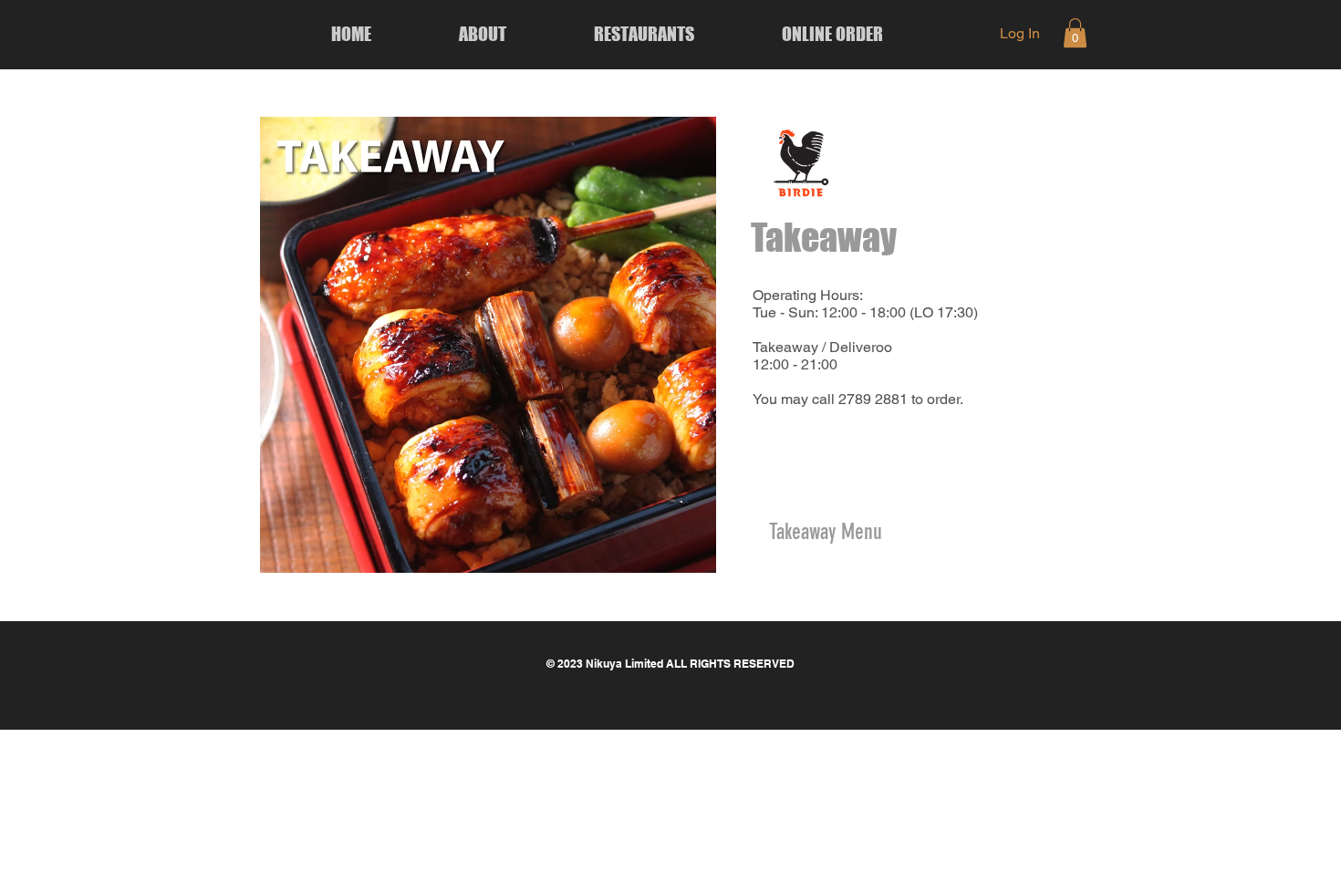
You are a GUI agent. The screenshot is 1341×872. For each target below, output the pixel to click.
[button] (1075, 32)
